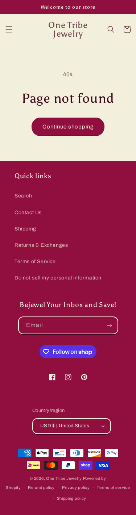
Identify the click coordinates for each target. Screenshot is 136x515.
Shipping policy (72, 498)
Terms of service (113, 487)
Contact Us (28, 212)
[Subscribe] (110, 325)
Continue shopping (68, 127)
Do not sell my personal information (58, 278)
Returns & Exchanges (41, 245)
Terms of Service (35, 261)
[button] (9, 29)
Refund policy (41, 487)
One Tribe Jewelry (64, 478)
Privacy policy (76, 487)
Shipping (25, 229)
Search (23, 196)
